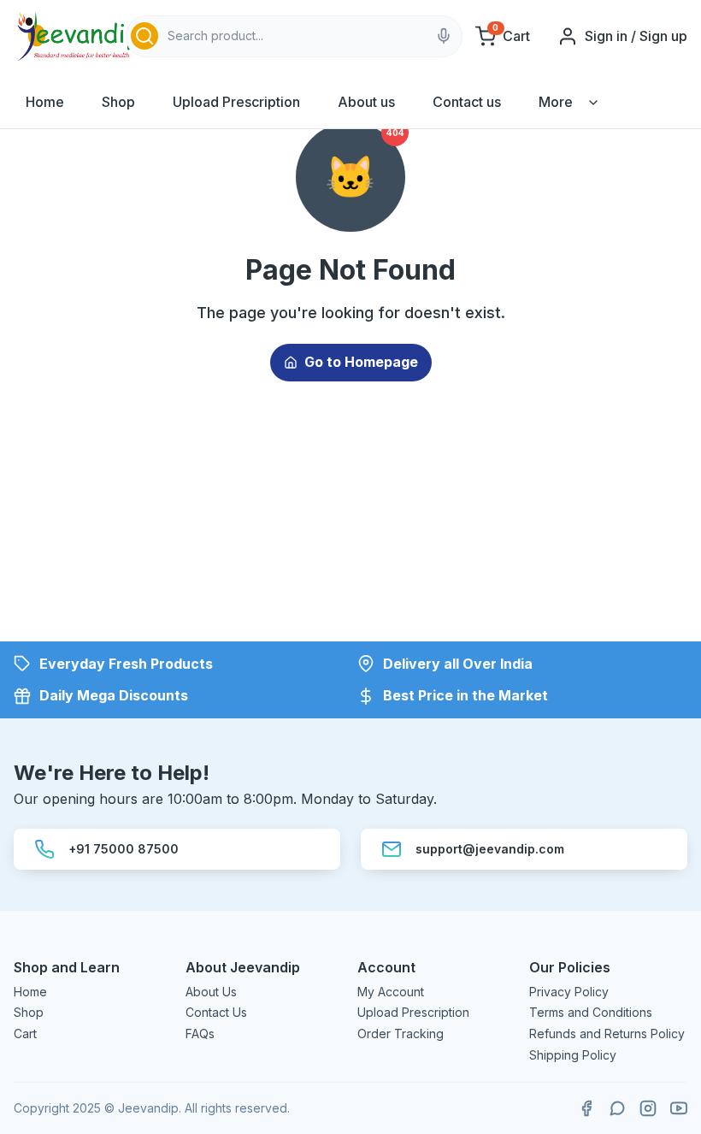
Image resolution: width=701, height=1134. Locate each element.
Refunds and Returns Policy (607, 1033)
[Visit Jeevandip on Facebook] (586, 1108)
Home (45, 101)
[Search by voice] (443, 35)
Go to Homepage (361, 361)
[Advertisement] (350, 521)
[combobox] (294, 36)
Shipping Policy (572, 1055)
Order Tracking (400, 1033)
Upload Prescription (236, 101)
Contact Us (216, 1012)
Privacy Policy (569, 991)
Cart (25, 1033)
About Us (211, 991)
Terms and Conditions (590, 1012)
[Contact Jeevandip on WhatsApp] (617, 1108)
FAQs (200, 1033)
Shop (118, 101)
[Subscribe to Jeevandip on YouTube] (678, 1108)
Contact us (467, 101)
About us (366, 101)
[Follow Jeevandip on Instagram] (648, 1108)
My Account (390, 991)
